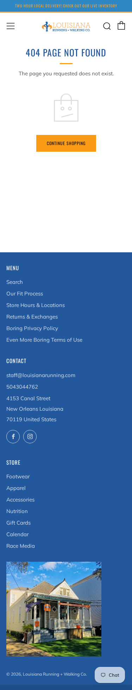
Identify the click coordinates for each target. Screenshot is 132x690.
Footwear (18, 476)
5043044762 (22, 386)
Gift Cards (18, 522)
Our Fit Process (24, 293)
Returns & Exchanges (32, 316)
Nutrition (17, 511)
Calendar (17, 534)
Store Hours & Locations (35, 305)
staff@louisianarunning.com (40, 375)
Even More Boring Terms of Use (44, 339)
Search (14, 282)
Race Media (20, 545)
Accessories (20, 499)
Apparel (16, 488)
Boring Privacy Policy (32, 328)
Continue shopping (66, 143)
